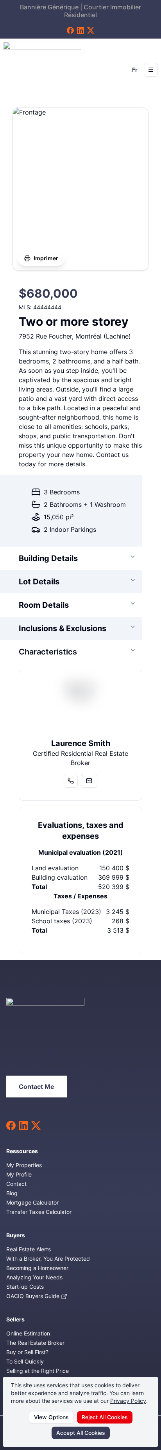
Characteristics (48, 651)
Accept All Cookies (80, 1432)
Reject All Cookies (105, 1417)
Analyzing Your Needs (34, 1277)
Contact (16, 1183)
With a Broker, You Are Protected (48, 1258)
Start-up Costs (25, 1286)
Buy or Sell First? (27, 1352)
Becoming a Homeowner (37, 1268)
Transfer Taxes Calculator (39, 1211)
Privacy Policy (128, 1400)
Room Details (44, 605)
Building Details (48, 558)
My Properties (24, 1165)
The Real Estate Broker (35, 1342)
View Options (51, 1417)
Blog (12, 1193)
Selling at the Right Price (37, 1370)
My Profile (19, 1174)
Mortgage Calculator (32, 1202)
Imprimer (46, 258)
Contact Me (36, 1086)
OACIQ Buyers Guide (33, 1296)
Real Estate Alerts (28, 1249)
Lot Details (39, 581)
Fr (135, 69)
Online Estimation (28, 1333)
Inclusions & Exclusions (62, 628)
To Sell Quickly (25, 1361)
